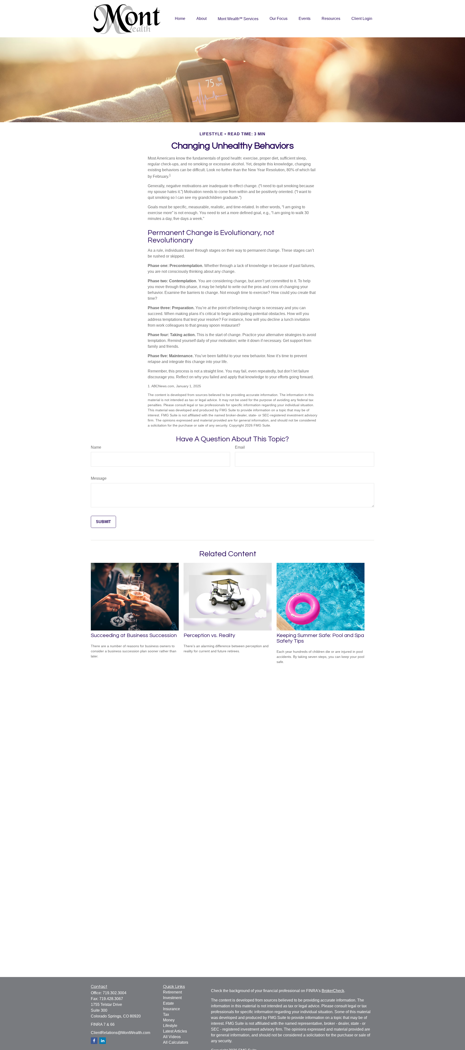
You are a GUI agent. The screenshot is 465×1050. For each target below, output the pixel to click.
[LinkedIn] (102, 1040)
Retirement (172, 992)
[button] (180, 19)
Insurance (171, 1009)
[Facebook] (94, 1040)
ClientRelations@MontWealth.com (120, 1033)
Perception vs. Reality (209, 635)
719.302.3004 (114, 993)
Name (96, 447)
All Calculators (175, 1042)
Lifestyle (170, 1026)
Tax (166, 1014)
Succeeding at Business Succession (134, 635)
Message (99, 478)
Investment (172, 998)
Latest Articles (175, 1031)
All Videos (172, 1037)
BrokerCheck (333, 991)
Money (169, 1020)
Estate (168, 1003)
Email (240, 447)
